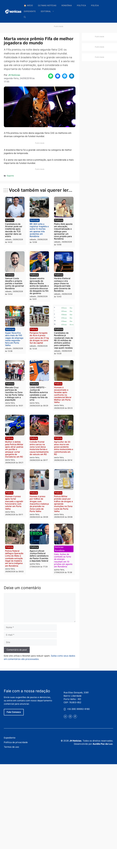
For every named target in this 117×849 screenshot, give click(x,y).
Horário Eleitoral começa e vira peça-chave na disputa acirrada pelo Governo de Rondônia (62, 284)
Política (81, 5)
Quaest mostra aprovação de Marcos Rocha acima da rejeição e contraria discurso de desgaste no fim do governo (39, 285)
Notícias (34, 220)
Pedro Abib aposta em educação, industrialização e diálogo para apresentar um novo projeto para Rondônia (63, 231)
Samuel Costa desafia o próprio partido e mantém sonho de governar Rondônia (14, 283)
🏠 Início (28, 5)
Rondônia (66, 5)
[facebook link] (75, 716)
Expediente (30, 11)
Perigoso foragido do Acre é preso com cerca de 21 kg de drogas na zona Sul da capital (39, 338)
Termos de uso (11, 747)
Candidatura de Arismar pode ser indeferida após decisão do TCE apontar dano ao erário (13, 230)
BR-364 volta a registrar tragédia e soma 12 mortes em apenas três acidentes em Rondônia (39, 230)
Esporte (10, 176)
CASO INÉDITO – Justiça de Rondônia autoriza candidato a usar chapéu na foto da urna (39, 393)
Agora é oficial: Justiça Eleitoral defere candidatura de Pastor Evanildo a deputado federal (39, 556)
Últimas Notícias (47, 5)
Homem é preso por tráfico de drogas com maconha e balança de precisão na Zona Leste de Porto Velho (39, 503)
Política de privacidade (16, 742)
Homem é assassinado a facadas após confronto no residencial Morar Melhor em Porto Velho (62, 395)
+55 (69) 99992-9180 (78, 709)
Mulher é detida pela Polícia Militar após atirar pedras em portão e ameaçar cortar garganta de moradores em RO (14, 449)
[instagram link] (70, 716)
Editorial (46, 11)
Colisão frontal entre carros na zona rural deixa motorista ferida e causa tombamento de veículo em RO (39, 448)
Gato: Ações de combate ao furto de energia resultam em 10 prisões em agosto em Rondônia (63, 560)
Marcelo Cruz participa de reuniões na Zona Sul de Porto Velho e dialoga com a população (14, 393)
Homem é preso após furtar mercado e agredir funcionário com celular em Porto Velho (14, 502)
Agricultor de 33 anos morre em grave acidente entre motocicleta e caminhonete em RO (63, 448)
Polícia (95, 5)
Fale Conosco (14, 712)
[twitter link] (65, 716)
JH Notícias (14, 75)
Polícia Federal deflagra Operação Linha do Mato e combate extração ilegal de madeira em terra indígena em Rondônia (14, 558)
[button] (24, 17)
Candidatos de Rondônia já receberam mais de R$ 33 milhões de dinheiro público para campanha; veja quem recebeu (63, 340)
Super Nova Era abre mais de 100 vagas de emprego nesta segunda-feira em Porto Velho (14, 339)
